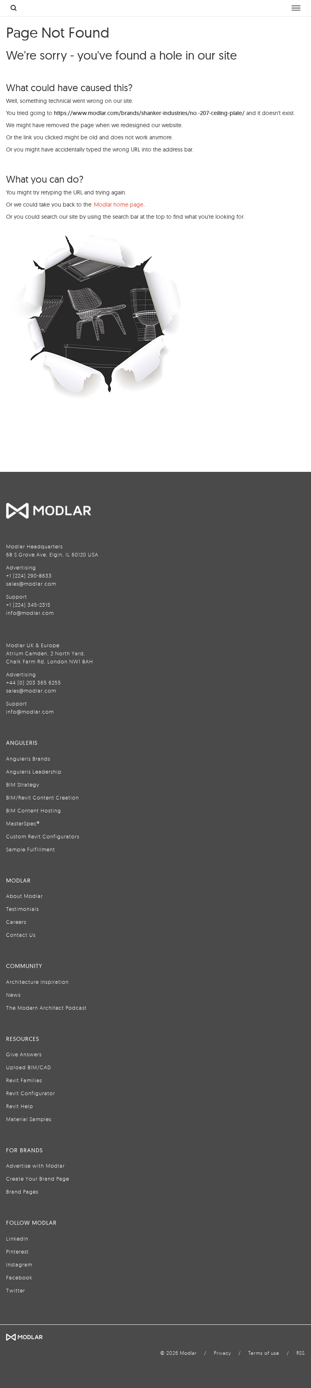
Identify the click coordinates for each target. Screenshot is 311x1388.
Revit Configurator (30, 1093)
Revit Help (19, 1106)
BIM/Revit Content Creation (42, 797)
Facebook (19, 1277)
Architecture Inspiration (37, 982)
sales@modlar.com (31, 583)
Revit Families (24, 1080)
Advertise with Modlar (35, 1165)
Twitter (15, 1290)
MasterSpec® (23, 823)
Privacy (222, 1353)
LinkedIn (17, 1238)
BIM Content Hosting (33, 810)
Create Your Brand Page (37, 1178)
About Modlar (24, 896)
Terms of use (263, 1353)
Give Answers (24, 1054)
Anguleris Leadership (34, 771)
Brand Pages (22, 1191)
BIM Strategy (22, 784)
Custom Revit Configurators (42, 836)
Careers (16, 922)
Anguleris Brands (28, 758)
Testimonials (22, 909)
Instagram (19, 1264)
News (13, 994)
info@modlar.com (30, 613)
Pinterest (17, 1251)
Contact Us (21, 935)
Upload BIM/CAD (28, 1067)
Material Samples (28, 1119)
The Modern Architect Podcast (46, 1007)
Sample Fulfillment (30, 849)
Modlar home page (118, 204)
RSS (300, 1353)
